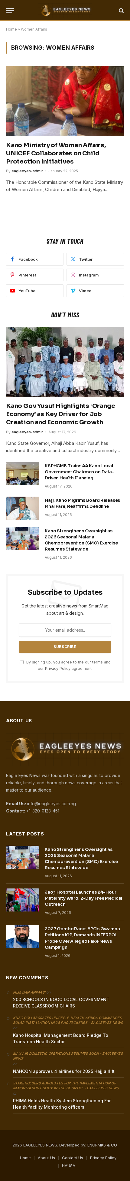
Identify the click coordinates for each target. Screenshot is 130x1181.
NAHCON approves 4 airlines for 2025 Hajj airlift (64, 1071)
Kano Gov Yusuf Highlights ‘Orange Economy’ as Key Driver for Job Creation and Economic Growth (60, 414)
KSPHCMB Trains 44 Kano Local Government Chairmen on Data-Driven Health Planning (79, 472)
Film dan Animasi (29, 992)
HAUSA (68, 1165)
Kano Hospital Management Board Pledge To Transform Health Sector (60, 1038)
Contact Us (72, 1157)
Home (11, 29)
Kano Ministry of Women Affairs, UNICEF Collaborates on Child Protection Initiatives (56, 153)
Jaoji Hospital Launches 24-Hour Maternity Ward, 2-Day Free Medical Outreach (83, 898)
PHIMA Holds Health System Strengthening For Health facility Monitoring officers (62, 1104)
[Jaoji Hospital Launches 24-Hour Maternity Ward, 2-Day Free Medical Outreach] (22, 899)
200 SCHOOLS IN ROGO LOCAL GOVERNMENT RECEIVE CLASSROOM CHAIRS (61, 1002)
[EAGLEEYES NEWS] (65, 10)
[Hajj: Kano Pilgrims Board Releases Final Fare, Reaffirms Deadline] (22, 508)
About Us (46, 1157)
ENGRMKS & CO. (102, 1145)
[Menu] (10, 11)
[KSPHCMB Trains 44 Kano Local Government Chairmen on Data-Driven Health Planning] (22, 473)
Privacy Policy (57, 668)
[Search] (121, 11)
